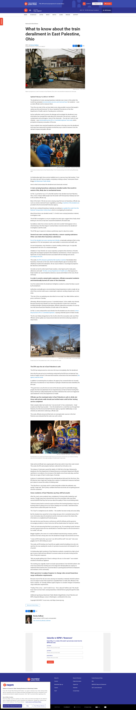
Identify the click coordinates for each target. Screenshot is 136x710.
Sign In (88, 3)
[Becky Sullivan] (29, 619)
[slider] (32, 10)
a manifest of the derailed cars (70, 203)
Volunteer (75, 687)
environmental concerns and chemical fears (55, 102)
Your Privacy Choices (39, 705)
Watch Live (98, 4)
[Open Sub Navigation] (28, 14)
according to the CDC (36, 256)
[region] (25, 695)
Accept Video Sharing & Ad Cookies (12, 705)
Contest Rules (76, 690)
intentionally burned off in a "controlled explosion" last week (55, 120)
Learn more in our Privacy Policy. (33, 701)
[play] (26, 10)
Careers (56, 687)
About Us (56, 678)
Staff (55, 690)
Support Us (75, 684)
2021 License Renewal (97, 687)
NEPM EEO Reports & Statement (99, 684)
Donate (108, 3)
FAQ (93, 681)
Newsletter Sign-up (58, 684)
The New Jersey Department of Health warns (55, 271)
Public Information (77, 681)
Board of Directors (77, 678)
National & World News (32, 23)
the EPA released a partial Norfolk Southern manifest (51, 260)
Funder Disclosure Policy (97, 678)
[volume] (30, 10)
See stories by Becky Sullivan (42, 620)
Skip (27, 705)
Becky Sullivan (34, 45)
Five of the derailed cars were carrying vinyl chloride (44, 240)
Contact (56, 681)
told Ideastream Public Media (42, 181)
